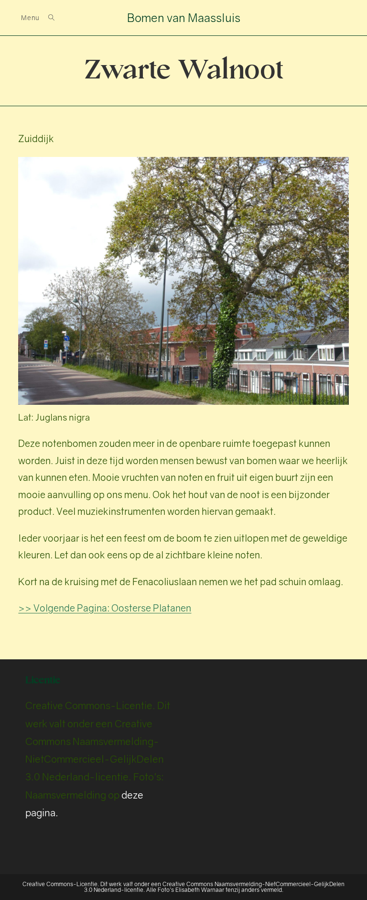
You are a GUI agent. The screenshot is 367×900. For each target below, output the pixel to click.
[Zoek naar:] (48, 18)
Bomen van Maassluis (183, 17)
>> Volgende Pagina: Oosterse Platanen (104, 607)
